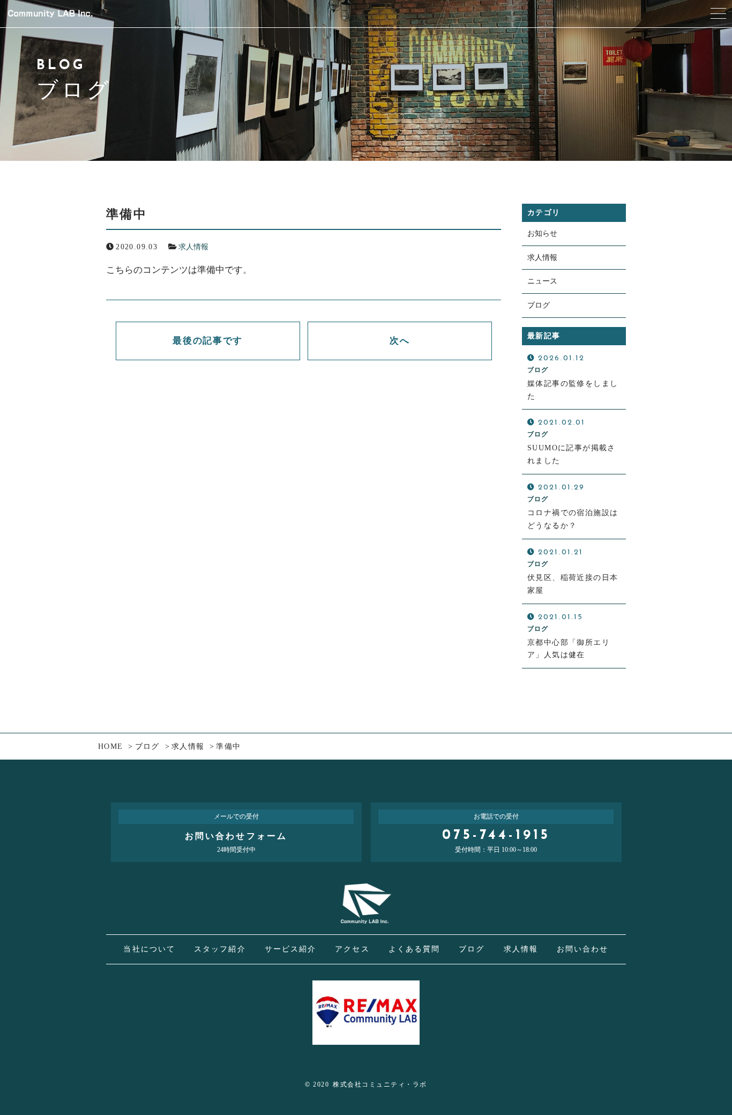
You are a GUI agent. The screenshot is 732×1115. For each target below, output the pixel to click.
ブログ (538, 305)
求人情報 (193, 247)
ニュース (542, 281)
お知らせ (542, 233)
